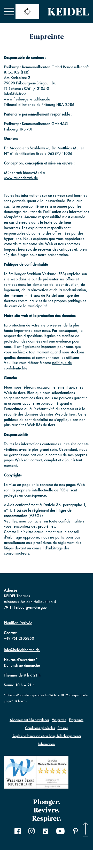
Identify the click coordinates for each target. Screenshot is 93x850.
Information (46, 744)
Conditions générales (40, 727)
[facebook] (18, 832)
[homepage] (68, 12)
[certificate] (36, 773)
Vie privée (59, 719)
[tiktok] (45, 832)
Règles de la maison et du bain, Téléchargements (46, 735)
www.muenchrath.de (21, 177)
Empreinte (76, 719)
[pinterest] (75, 832)
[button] (9, 11)
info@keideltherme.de (22, 649)
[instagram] (31, 832)
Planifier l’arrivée (18, 623)
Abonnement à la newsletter (29, 719)
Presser (63, 727)
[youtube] (60, 832)
